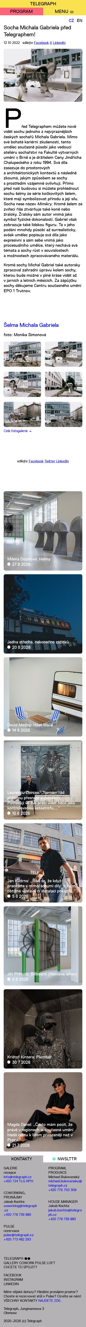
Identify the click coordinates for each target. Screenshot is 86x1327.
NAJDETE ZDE (49, 1300)
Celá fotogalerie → (18, 431)
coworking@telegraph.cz (20, 1208)
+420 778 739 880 (17, 1214)
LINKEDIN (11, 1284)
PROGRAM (21, 11)
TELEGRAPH (43, 3)
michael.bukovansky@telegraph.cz (65, 1183)
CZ (71, 20)
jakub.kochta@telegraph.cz (65, 1212)
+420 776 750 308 (62, 1190)
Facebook (41, 42)
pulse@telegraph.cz (19, 1235)
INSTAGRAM (13, 1279)
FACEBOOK (12, 1275)
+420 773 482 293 (17, 1239)
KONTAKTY (21, 1158)
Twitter (49, 461)
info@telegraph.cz (18, 1177)
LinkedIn (59, 42)
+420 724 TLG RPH (18, 1181)
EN (79, 20)
